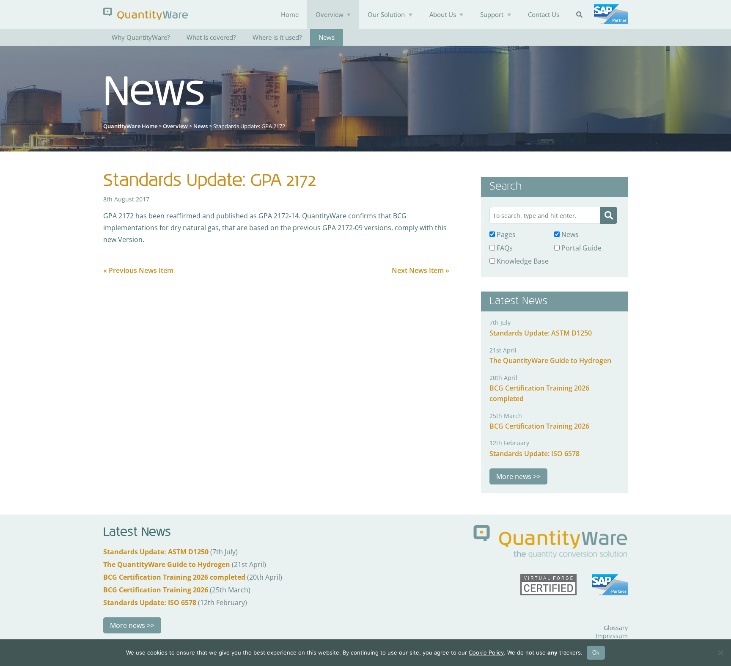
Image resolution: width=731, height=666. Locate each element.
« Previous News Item (138, 270)
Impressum (612, 636)
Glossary (616, 628)
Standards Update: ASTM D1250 (540, 333)
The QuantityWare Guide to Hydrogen (550, 360)
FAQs (504, 248)
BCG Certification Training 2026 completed (174, 577)
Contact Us (543, 14)
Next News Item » (420, 270)
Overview (330, 14)
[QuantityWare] (145, 13)
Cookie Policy (486, 652)
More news (513, 476)
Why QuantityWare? (141, 37)
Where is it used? (277, 37)
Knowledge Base (522, 261)
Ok (595, 652)
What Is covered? (211, 37)
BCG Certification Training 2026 (539, 426)
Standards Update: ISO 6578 (534, 453)
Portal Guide (581, 248)
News (327, 37)
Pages (505, 234)
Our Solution (386, 14)
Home (290, 14)
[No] (720, 652)
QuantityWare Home (130, 126)
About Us (442, 14)
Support (491, 14)
